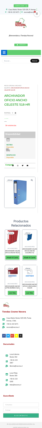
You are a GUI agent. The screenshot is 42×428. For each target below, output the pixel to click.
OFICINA (11, 85)
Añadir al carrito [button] (12, 257)
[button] (32, 180)
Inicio (6, 85)
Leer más (12, 293)
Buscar (34, 61)
